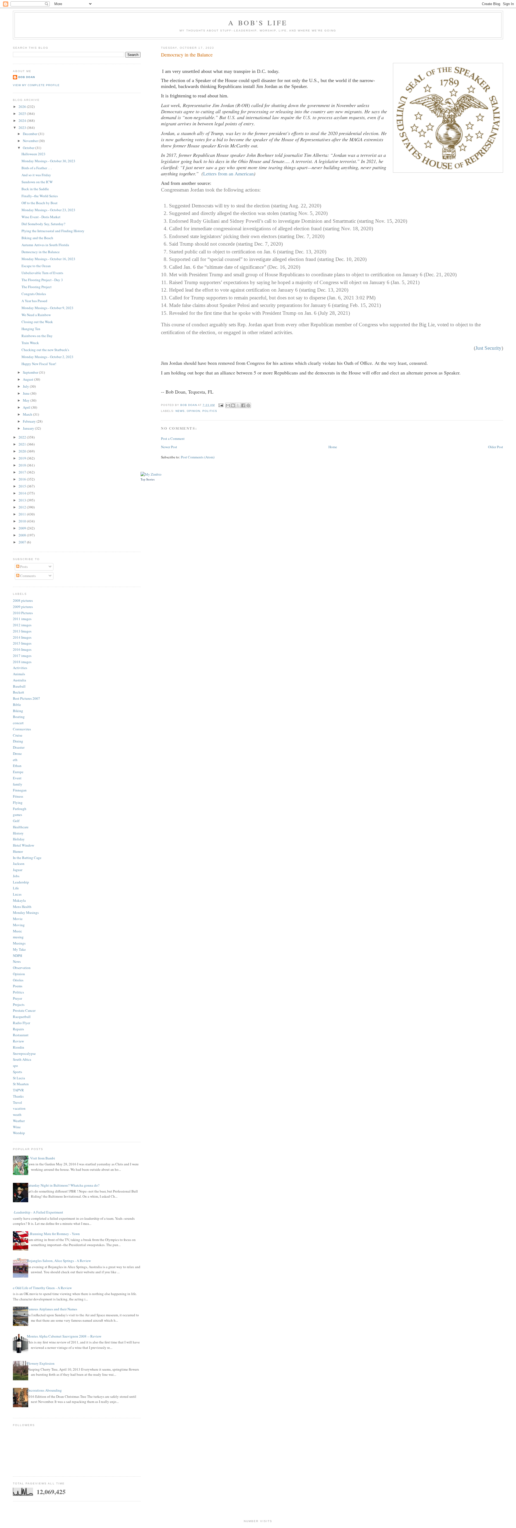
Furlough (19, 808)
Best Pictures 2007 (26, 698)
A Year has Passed (34, 300)
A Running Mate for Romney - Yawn (53, 1233)
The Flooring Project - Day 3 (42, 279)
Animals (19, 673)
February (30, 421)
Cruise (17, 735)
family (17, 784)
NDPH (17, 955)
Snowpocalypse (24, 1053)
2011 (23, 514)
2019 (23, 458)
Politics (209, 410)
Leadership (21, 882)
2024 (23, 120)
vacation (19, 1108)
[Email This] (228, 405)
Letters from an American (228, 173)
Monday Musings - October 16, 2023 (48, 258)
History (18, 833)
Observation (22, 967)
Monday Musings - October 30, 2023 (48, 160)
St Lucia (19, 1078)
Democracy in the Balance (41, 251)
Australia (19, 680)
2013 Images (22, 631)
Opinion (193, 410)
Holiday (19, 839)
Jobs (16, 875)
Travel (17, 1102)
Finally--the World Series (40, 195)
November (31, 140)
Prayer (17, 998)
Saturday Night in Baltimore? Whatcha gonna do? (63, 1185)
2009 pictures (23, 606)
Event (17, 778)
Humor (18, 851)
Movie (18, 918)
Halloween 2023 (33, 153)
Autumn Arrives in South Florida (45, 244)
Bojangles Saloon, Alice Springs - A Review (59, 1260)
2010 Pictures (23, 612)
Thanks (18, 1096)
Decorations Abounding (44, 1390)
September (31, 372)
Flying (18, 802)
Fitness (18, 796)
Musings (19, 943)
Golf (16, 820)
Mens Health (22, 906)
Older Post (495, 446)
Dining (18, 741)
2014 (23, 493)
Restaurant (20, 1034)
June (26, 393)
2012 (23, 507)
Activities (20, 667)
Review (18, 1041)
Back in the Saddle (35, 188)
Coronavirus (22, 729)
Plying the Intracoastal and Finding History (53, 230)
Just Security (488, 348)
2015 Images (22, 643)
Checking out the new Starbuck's (45, 349)
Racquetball (22, 1016)
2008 (23, 535)
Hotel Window (23, 845)
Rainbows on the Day (37, 335)
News (180, 410)
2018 (23, 465)
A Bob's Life (258, 22)
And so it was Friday (36, 174)
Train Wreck (30, 342)
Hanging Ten (31, 328)
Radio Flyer (21, 1022)
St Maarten (21, 1083)
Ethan (17, 765)
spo (15, 1065)
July (26, 386)
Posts (23, 566)
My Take (19, 949)
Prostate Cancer (24, 1010)
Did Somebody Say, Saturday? (43, 223)
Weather (19, 1120)
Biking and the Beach (37, 237)
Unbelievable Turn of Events (42, 272)
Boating (19, 716)
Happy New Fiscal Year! (39, 363)
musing (18, 937)
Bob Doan (189, 405)
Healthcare (20, 827)
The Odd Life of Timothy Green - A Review (40, 1287)
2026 (23, 106)
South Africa (22, 1059)
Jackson (18, 863)
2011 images (22, 618)
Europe (18, 771)
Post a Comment (173, 438)
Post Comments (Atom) (197, 457)
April (27, 407)
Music (17, 931)
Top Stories (148, 479)
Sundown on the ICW (37, 181)
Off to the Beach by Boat (40, 202)
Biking (18, 710)
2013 (23, 500)
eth (15, 759)
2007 (23, 542)
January (29, 428)
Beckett (18, 692)
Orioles (18, 980)
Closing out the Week (37, 321)
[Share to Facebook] (243, 405)
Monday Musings (26, 912)
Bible (17, 704)
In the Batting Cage (27, 857)
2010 (23, 521)
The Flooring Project (37, 286)
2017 (23, 472)
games (17, 814)
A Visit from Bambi (41, 1158)
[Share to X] (238, 405)
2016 (23, 479)
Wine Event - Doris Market (41, 216)
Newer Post (169, 446)
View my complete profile (36, 85)
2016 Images (22, 649)
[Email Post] (220, 405)
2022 (23, 437)
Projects (18, 1004)
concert (18, 722)
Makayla (19, 900)
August (28, 379)
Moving (19, 924)
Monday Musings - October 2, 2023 (47, 356)
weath (17, 1114)
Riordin (18, 1047)
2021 (23, 444)
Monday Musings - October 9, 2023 (47, 307)
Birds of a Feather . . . (37, 167)
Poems (17, 986)
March (28, 414)
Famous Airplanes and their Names (52, 1309)
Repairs (18, 1029)
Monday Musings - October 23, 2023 (48, 209)
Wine (17, 1126)
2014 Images (22, 637)
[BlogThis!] (233, 405)
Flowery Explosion (41, 1363)
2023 (23, 127)
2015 (23, 486)
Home (332, 446)
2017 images (22, 655)
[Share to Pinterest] (248, 405)
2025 (23, 113)
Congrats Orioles (34, 293)
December (30, 133)
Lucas (17, 894)
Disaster (18, 747)
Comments (27, 575)
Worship (19, 1132)
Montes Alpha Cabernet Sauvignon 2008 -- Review (64, 1336)
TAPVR (18, 1090)
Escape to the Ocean (36, 265)
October (29, 147)
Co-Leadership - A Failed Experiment (36, 1212)
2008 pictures (23, 600)
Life (16, 888)
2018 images (22, 661)
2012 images (22, 624)
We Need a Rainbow (36, 314)
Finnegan (20, 790)
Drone (17, 753)
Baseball (19, 686)
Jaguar (17, 869)
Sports (17, 1071)
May (26, 400)
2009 (23, 528)
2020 (23, 451)
